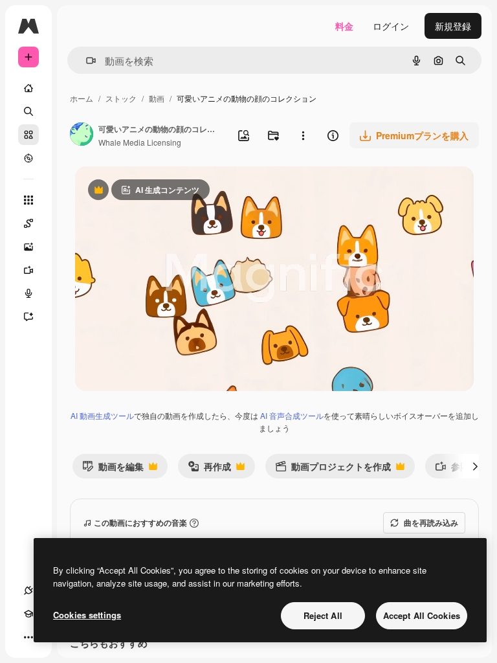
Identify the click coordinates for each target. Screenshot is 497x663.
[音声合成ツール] (28, 293)
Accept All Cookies (421, 615)
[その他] (28, 637)
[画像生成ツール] (28, 246)
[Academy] (28, 613)
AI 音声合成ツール (292, 415)
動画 (156, 98)
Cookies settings (87, 615)
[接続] (28, 590)
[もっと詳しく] (28, 158)
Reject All (323, 615)
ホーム (81, 98)
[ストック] (28, 134)
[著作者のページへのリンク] (81, 135)
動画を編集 (113, 469)
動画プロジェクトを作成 (333, 469)
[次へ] (475, 466)
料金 (344, 25)
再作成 (209, 469)
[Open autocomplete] (86, 60)
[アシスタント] (28, 316)
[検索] (28, 111)
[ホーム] (28, 88)
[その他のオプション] (303, 135)
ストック (121, 98)
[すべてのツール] (28, 200)
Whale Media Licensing (139, 142)
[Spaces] (28, 223)
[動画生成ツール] (28, 270)
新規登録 (453, 25)
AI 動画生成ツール (102, 415)
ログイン (391, 25)
